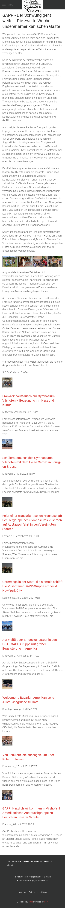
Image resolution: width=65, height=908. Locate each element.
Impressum (23, 892)
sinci (31, 902)
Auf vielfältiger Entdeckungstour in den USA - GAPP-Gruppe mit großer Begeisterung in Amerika (29, 644)
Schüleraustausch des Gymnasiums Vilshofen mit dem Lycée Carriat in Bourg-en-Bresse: (31, 462)
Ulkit (46, 902)
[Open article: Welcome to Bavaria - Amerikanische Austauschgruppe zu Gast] (7, 683)
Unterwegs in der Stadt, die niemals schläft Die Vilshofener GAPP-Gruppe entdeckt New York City (32, 586)
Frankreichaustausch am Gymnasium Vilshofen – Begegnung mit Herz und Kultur (28, 400)
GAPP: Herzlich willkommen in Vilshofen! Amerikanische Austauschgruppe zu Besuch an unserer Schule (31, 812)
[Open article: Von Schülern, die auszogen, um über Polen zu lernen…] (7, 741)
